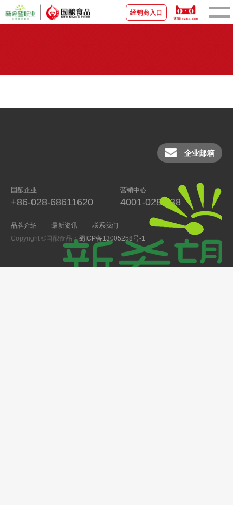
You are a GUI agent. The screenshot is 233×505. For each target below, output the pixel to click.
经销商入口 (146, 12)
